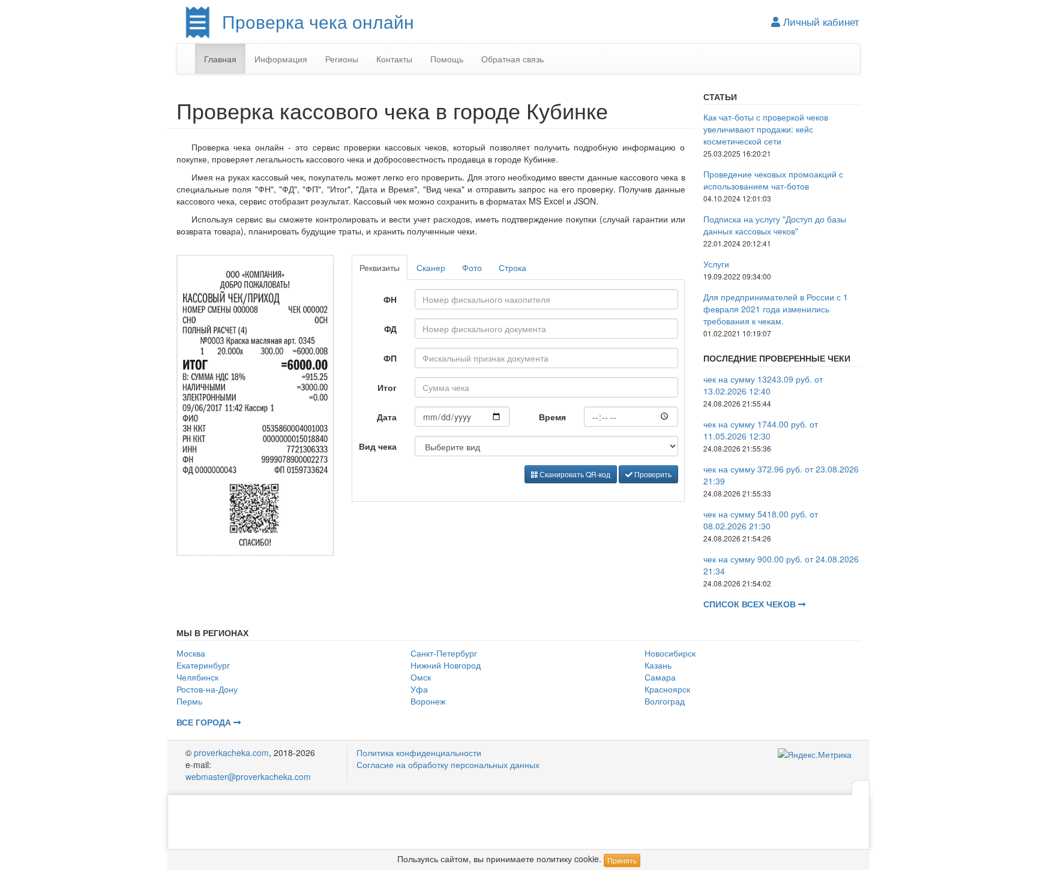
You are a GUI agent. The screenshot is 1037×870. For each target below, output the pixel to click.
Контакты (394, 59)
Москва (190, 653)
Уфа (419, 689)
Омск (420, 677)
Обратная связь (512, 59)
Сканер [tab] (430, 267)
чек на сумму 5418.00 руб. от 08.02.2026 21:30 (760, 520)
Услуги (716, 264)
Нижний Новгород (445, 665)
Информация (280, 59)
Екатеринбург (203, 665)
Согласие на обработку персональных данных (448, 764)
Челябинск (197, 677)
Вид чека (378, 446)
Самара (660, 677)
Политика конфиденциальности (418, 752)
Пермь (189, 701)
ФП (390, 358)
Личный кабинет (819, 21)
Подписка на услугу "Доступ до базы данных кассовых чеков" (774, 225)
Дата (387, 417)
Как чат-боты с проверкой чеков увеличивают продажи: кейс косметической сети (765, 129)
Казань (658, 665)
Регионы (341, 59)
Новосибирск (670, 653)
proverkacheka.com (231, 752)
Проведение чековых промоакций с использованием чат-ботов (773, 180)
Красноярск (667, 689)
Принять (622, 860)
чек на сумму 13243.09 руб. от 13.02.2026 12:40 (763, 385)
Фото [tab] (472, 267)
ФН (390, 299)
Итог (387, 387)
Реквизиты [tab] (379, 267)
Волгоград (665, 701)
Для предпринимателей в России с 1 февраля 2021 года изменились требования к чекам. (775, 309)
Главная (220, 59)
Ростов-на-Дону (207, 689)
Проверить (652, 474)
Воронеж (427, 701)
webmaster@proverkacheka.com (248, 776)
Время (552, 417)
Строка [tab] (512, 267)
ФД (390, 329)
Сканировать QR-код (574, 474)
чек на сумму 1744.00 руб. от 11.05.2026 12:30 (760, 430)
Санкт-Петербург (443, 653)
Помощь (446, 59)
